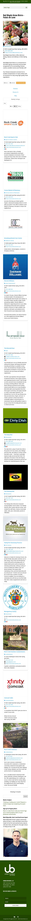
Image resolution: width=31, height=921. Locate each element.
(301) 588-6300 (9, 441)
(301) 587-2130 (9, 660)
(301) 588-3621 (9, 289)
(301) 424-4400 (9, 704)
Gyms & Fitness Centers (11, 139)
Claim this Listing (21, 82)
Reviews (15, 88)
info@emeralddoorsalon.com (12, 356)
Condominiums (9, 654)
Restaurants (7, 46)
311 (6, 618)
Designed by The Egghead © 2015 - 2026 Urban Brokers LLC (15, 919)
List (12, 106)
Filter (5, 103)
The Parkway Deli (9, 491)
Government (8, 614)
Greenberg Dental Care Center (13, 238)
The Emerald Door (9, 348)
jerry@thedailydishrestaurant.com (14, 443)
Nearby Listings (15, 99)
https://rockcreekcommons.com (13, 52)
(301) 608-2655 (9, 51)
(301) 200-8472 (9, 197)
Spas (6, 350)
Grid (16, 106)
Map (15, 96)
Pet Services (8, 545)
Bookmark (13, 82)
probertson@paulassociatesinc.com (14, 758)
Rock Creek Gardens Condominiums (14, 652)
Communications (9, 700)
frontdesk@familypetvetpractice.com (14, 551)
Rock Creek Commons (10, 749)
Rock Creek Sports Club (11, 137)
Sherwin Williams (9, 281)
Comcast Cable (8, 698)
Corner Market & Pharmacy (12, 190)
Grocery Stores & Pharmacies (12, 192)
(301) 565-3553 (9, 245)
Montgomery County (10, 611)
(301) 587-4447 (9, 143)
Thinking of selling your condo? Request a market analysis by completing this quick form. (14, 803)
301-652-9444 (9, 756)
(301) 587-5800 (9, 355)
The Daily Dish (8, 435)
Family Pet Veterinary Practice (13, 542)
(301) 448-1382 (9, 549)
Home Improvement (10, 283)
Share (6, 82)
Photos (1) (15, 92)
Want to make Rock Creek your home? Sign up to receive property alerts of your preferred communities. (15, 812)
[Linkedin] (14, 916)
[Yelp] (18, 916)
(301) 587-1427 (9, 498)
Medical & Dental (9, 240)
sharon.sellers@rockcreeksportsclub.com (15, 145)
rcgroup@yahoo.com (11, 662)
